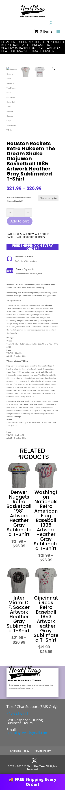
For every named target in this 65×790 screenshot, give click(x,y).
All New (28, 234)
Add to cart (19, 221)
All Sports (22, 42)
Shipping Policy (19, 750)
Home (5, 42)
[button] (53, 68)
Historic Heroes (34, 237)
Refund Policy (42, 750)
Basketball (13, 237)
